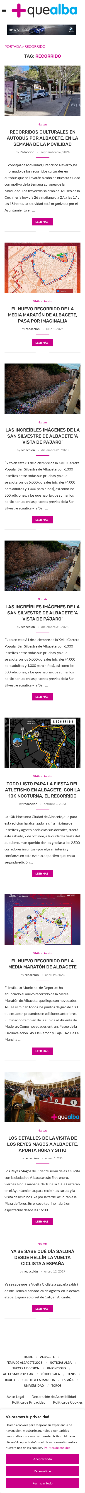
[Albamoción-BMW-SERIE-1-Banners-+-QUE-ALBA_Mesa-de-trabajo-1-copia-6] (41, 27)
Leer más (42, 221)
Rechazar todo (42, 1483)
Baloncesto (56, 1368)
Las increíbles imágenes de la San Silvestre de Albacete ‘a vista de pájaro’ (42, 436)
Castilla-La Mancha (38, 1380)
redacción (33, 329)
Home (28, 1357)
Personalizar (42, 1471)
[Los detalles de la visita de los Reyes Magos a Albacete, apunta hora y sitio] (42, 1097)
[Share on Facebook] (39, 232)
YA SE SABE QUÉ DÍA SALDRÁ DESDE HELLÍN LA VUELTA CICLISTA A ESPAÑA (42, 1257)
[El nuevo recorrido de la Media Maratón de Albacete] (42, 919)
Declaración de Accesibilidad (54, 1396)
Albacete (47, 1357)
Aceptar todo (42, 1459)
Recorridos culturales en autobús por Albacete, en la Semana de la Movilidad (42, 138)
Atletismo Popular (18, 1374)
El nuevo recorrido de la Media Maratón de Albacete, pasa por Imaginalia (42, 315)
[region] (42, 1451)
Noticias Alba (61, 1362)
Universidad (34, 1385)
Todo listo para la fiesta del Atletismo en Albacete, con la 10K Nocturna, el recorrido (42, 790)
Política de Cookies (68, 1402)
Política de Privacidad (29, 1402)
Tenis (71, 1374)
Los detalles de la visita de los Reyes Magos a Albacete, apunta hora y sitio (42, 1144)
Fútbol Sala (50, 1374)
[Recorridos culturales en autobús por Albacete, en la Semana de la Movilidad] (42, 91)
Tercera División (25, 1368)
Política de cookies (57, 1448)
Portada (13, 46)
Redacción (27, 152)
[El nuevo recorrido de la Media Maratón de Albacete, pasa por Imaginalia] (42, 268)
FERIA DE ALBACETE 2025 (24, 1362)
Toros (56, 1385)
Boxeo (10, 1380)
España (67, 1380)
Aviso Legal (15, 1396)
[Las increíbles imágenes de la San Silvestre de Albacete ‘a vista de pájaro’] (42, 389)
